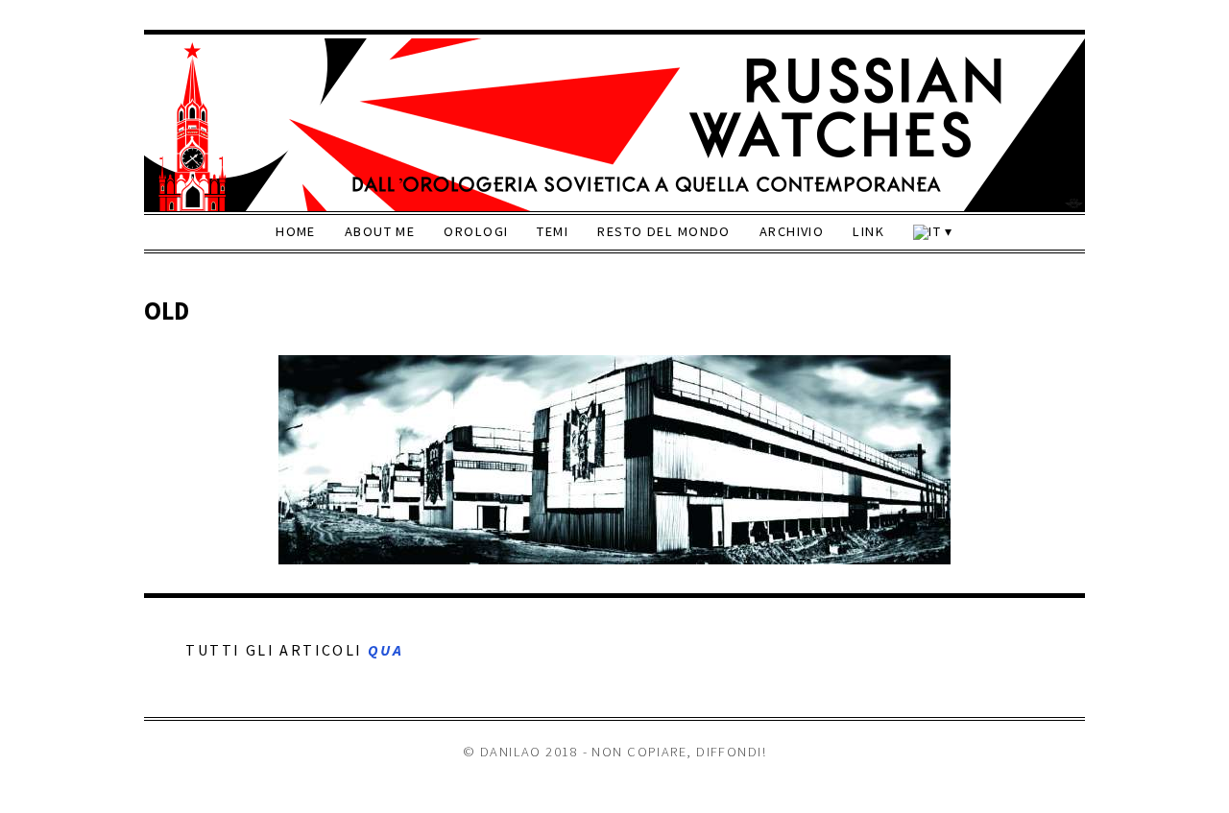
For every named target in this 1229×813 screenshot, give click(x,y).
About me (380, 231)
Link (868, 231)
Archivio (792, 231)
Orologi (476, 231)
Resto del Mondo (664, 231)
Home (296, 231)
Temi (552, 231)
